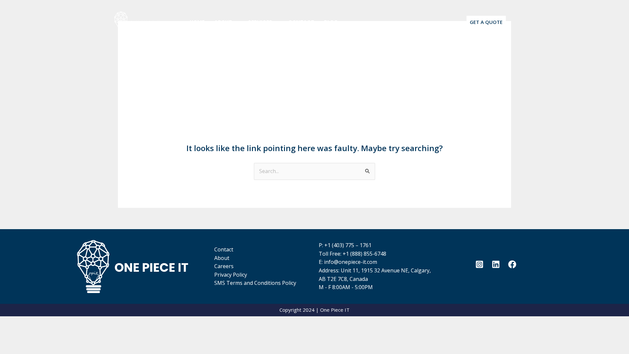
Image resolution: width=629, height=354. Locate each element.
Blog (331, 22)
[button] (235, 22)
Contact (301, 22)
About (223, 22)
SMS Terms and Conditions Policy (255, 282)
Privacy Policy (230, 274)
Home (197, 22)
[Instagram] (479, 264)
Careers (224, 266)
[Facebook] (512, 264)
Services (260, 22)
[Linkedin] (496, 264)
